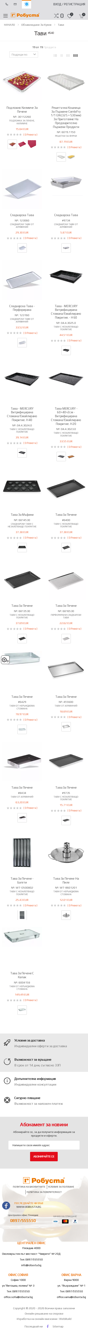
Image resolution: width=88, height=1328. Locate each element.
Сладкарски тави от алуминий (22, 225)
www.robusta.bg (28, 1206)
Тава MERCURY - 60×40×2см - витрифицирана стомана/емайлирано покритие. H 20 (66, 416)
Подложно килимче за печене (21, 109)
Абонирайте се (43, 1156)
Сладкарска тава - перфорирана (22, 308)
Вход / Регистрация (69, 4)
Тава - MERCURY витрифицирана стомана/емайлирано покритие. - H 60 (66, 311)
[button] (62, 16)
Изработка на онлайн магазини (37, 1318)
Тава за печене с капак (22, 975)
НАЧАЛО (9, 24)
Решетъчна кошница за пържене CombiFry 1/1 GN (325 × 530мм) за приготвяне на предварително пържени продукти (66, 117)
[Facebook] (48, 1326)
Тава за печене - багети (22, 880)
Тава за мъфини (22, 514)
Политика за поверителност (44, 1192)
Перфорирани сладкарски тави (66, 616)
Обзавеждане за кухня (36, 24)
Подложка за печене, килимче (22, 121)
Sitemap (58, 1326)
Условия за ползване (61, 1186)
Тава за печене (66, 514)
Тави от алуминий (66, 706)
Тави (61, 24)
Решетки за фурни (66, 136)
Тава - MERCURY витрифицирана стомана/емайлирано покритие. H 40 (22, 414)
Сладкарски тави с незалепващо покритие (22, 525)
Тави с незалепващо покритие (66, 328)
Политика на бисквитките (29, 1186)
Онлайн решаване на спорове (44, 1313)
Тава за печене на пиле (66, 880)
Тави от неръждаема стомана (22, 707)
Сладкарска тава (22, 215)
